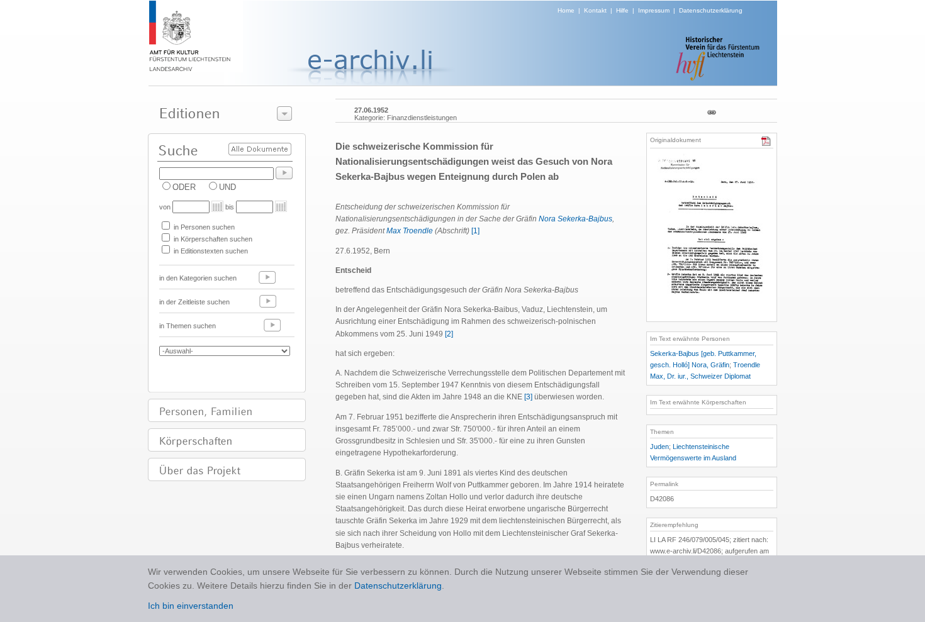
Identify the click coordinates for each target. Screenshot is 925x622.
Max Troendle (409, 230)
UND (227, 187)
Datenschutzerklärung (711, 10)
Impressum (654, 10)
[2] (449, 334)
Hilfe (622, 10)
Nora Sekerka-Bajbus (575, 218)
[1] (475, 230)
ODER (184, 187)
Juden (659, 446)
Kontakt (595, 10)
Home (566, 10)
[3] (528, 396)
